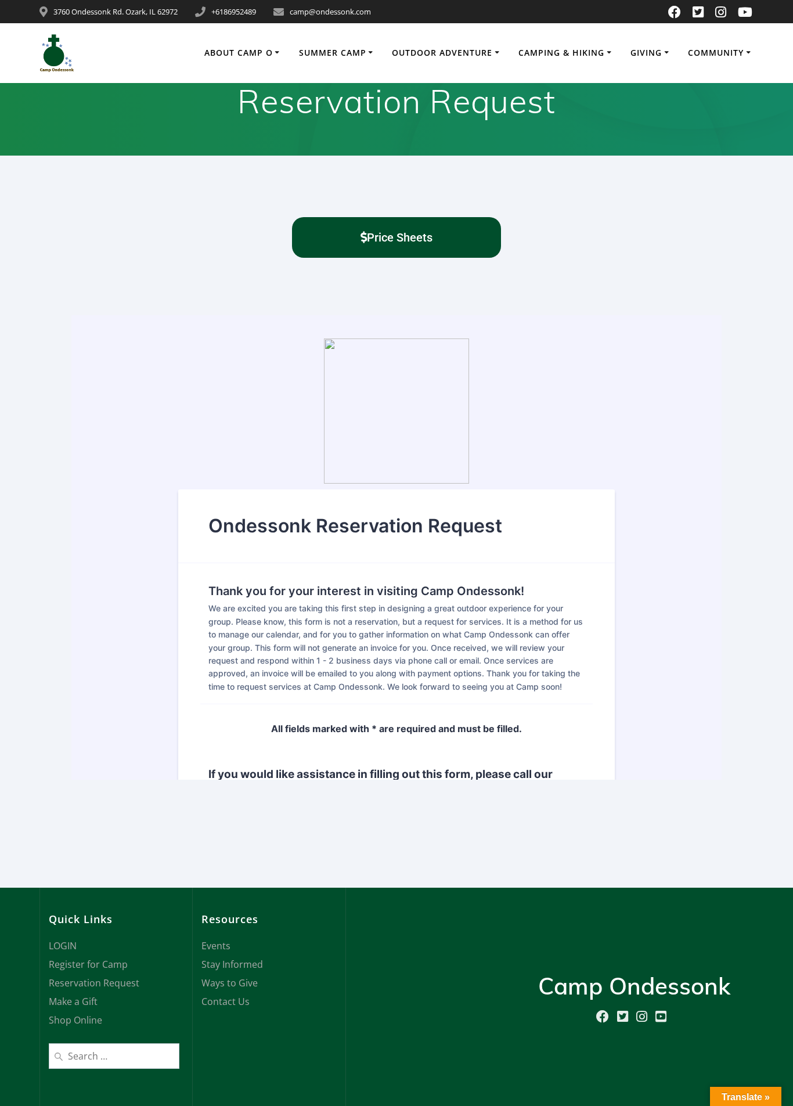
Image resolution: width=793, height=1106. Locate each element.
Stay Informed (232, 964)
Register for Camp (88, 964)
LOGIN (63, 945)
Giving (646, 52)
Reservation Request (94, 983)
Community (716, 52)
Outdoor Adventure (442, 52)
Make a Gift (73, 1001)
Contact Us (225, 1001)
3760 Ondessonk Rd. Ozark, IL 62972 (115, 11)
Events (215, 945)
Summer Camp (332, 52)
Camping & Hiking (561, 52)
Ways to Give (229, 983)
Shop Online (75, 1020)
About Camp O (238, 52)
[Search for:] (114, 1055)
